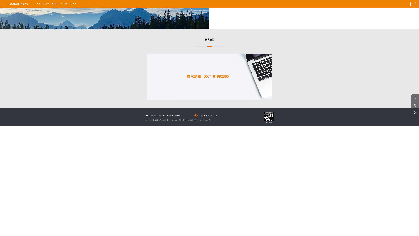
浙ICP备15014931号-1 (205, 120)
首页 (38, 4)
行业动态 (55, 4)
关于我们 (73, 4)
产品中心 (46, 4)
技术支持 (64, 4)
